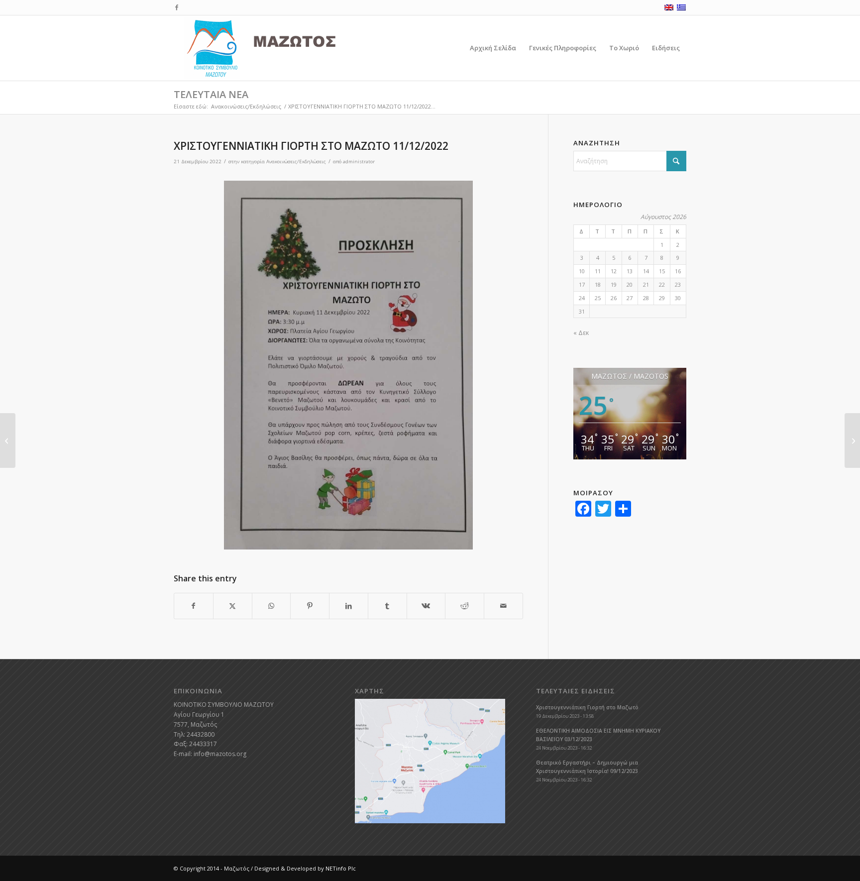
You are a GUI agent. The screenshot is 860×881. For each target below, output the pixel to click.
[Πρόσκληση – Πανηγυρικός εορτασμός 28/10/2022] (7, 440)
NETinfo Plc (340, 868)
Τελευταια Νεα (211, 94)
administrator (359, 161)
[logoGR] (283, 48)
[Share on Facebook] (193, 606)
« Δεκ (581, 333)
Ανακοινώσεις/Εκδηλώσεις (296, 161)
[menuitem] (493, 48)
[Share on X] (233, 606)
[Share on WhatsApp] (271, 606)
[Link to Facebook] (176, 7)
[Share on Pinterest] (310, 606)
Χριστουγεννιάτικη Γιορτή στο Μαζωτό (587, 707)
